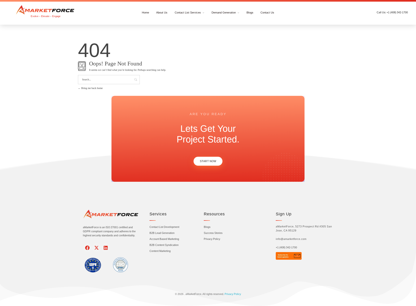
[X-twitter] (96, 247)
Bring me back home (92, 88)
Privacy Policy (233, 294)
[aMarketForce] (45, 10)
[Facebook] (87, 247)
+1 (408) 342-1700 (286, 247)
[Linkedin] (105, 247)
